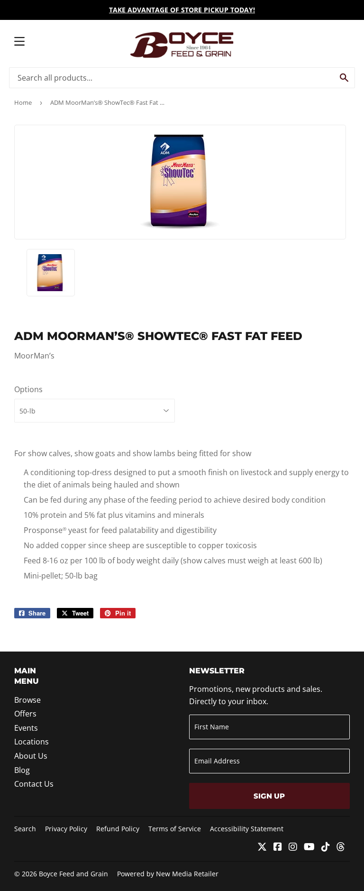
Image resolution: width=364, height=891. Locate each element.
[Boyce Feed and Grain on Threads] (341, 847)
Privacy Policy (66, 828)
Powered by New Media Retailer (167, 873)
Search (25, 828)
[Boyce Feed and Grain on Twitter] (262, 847)
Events (26, 728)
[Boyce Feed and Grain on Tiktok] (325, 847)
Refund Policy (117, 828)
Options (28, 389)
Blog (22, 770)
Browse (27, 700)
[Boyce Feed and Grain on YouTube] (309, 847)
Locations (31, 741)
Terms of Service (174, 828)
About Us (30, 756)
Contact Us (34, 784)
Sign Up (269, 795)
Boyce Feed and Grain (73, 873)
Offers (25, 713)
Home (23, 102)
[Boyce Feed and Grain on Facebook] (277, 847)
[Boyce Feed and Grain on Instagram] (293, 847)
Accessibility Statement (246, 828)
